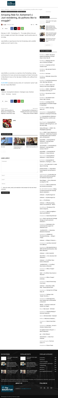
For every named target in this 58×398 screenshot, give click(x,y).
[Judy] (2, 24)
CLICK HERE (4, 83)
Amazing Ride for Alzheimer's (12, 11)
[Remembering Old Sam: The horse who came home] (42, 40)
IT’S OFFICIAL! (47, 200)
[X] (15, 28)
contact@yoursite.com (26, 388)
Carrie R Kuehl (43, 145)
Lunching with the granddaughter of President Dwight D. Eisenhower (48, 103)
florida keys (8, 94)
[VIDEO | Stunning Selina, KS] (32, 141)
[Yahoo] (51, 388)
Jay (40, 334)
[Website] (48, 388)
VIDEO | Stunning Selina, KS (32, 146)
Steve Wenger (43, 180)
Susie (41, 273)
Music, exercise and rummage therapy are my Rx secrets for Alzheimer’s (48, 220)
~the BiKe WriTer (44, 230)
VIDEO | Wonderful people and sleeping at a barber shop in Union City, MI (51, 34)
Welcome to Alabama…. (50, 318)
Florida (3, 94)
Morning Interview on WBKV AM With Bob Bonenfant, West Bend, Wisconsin (48, 249)
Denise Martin (43, 336)
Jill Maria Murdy (43, 168)
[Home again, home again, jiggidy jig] (42, 22)
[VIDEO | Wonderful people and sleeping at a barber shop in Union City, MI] (42, 34)
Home (2, 9)
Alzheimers (7, 9)
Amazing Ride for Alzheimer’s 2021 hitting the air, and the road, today (48, 118)
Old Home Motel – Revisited (50, 315)
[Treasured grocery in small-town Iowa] (19, 141)
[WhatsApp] (22, 28)
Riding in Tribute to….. (51, 240)
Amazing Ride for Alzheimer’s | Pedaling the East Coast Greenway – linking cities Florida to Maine (29, 112)
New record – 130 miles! (48, 308)
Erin (41, 200)
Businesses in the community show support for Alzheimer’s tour (47, 226)
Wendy (41, 304)
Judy (5, 24)
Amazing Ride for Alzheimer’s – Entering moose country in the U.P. (47, 141)
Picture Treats (49, 345)
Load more (47, 45)
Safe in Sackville (50, 253)
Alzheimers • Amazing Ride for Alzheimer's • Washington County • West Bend (18, 91)
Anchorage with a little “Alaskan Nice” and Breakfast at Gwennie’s (48, 300)
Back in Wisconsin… (44, 331)
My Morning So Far (50, 194)
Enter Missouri (46, 334)
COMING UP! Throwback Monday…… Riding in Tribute (47, 236)
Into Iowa (3, 146)
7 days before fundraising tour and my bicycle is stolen (48, 170)
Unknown (42, 194)
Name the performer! (51, 215)
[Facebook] (11, 28)
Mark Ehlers (42, 256)
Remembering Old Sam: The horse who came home (51, 40)
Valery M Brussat (44, 128)
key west (14, 94)
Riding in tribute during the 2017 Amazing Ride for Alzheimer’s (48, 190)
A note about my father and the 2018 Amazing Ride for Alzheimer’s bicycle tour (48, 176)
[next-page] (4, 152)
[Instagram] (44, 388)
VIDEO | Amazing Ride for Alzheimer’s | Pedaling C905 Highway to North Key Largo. (8, 112)
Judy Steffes (42, 139)
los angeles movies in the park (47, 329)
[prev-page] (2, 152)
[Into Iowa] (6, 141)
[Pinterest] (18, 28)
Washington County (21, 11)
